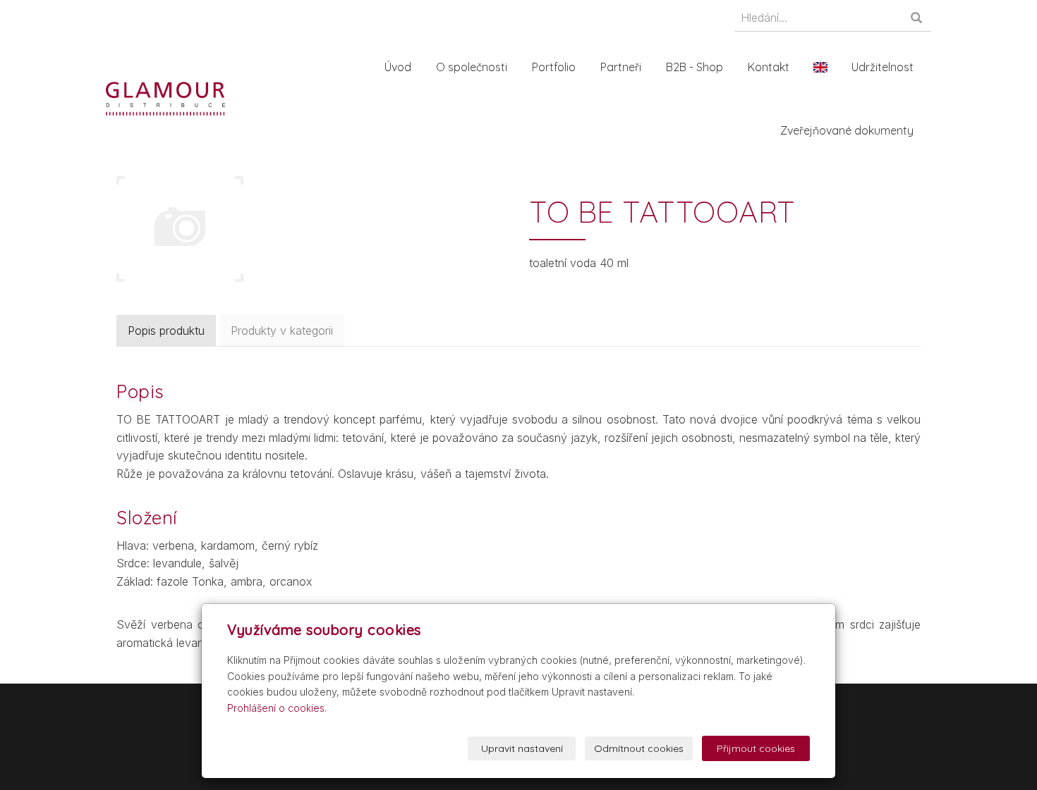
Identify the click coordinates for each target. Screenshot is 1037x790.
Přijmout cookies (756, 748)
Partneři (620, 67)
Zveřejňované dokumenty (847, 130)
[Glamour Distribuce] (165, 97)
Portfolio (554, 67)
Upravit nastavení (522, 748)
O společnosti (471, 67)
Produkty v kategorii (282, 330)
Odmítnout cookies (639, 748)
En (820, 67)
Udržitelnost (882, 67)
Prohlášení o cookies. (277, 708)
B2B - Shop (694, 67)
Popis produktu (166, 330)
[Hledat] (917, 18)
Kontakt (768, 67)
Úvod (397, 67)
